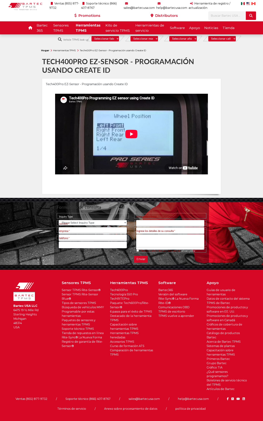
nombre (63, 224)
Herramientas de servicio (149, 28)
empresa (63, 231)
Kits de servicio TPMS (118, 28)
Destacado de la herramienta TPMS (130, 318)
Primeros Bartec (218, 359)
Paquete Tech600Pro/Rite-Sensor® (129, 305)
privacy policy (188, 251)
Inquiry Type (66, 217)
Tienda (229, 28)
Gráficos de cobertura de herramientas (224, 326)
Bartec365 (165, 290)
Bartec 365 (42, 28)
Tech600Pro (119, 290)
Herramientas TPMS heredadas (124, 335)
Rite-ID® (164, 303)
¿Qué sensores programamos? (217, 374)
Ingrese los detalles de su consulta (155, 231)
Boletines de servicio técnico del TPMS (227, 382)
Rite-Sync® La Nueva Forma (82, 337)
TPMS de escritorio (171, 311)
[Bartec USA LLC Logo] (25, 6)
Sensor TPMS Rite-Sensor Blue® (80, 296)
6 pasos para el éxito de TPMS (131, 311)
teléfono (63, 238)
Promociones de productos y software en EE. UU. (227, 309)
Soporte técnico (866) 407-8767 (88, 399)
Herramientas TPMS (88, 28)
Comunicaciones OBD (173, 307)
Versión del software (172, 294)
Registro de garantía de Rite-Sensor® (82, 344)
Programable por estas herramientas (78, 314)
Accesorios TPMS (122, 341)
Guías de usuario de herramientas (221, 292)
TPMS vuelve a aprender (176, 316)
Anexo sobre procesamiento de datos (130, 408)
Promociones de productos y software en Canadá (227, 318)
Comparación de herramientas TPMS (131, 352)
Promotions (88, 15)
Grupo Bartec (217, 363)
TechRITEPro (119, 298)
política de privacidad (190, 408)
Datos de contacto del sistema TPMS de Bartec (228, 301)
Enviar (141, 259)
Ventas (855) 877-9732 (31, 399)
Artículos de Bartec (221, 389)
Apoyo (194, 28)
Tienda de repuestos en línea (83, 333)
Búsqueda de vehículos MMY (83, 307)
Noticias (211, 28)
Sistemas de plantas (221, 346)
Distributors (166, 15)
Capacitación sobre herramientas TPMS (124, 326)
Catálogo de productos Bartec (223, 335)
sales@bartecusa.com (144, 399)
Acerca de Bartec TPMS (224, 341)
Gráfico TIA (214, 367)
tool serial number (146, 224)
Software (177, 28)
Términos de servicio (71, 408)
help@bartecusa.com (193, 399)
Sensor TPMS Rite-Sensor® (81, 290)
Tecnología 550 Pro (124, 294)
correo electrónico (147, 217)
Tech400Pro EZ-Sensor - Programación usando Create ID (113, 50)
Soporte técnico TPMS (78, 328)
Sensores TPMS (61, 28)
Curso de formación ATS (127, 346)
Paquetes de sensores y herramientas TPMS (79, 322)
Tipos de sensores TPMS (79, 303)
